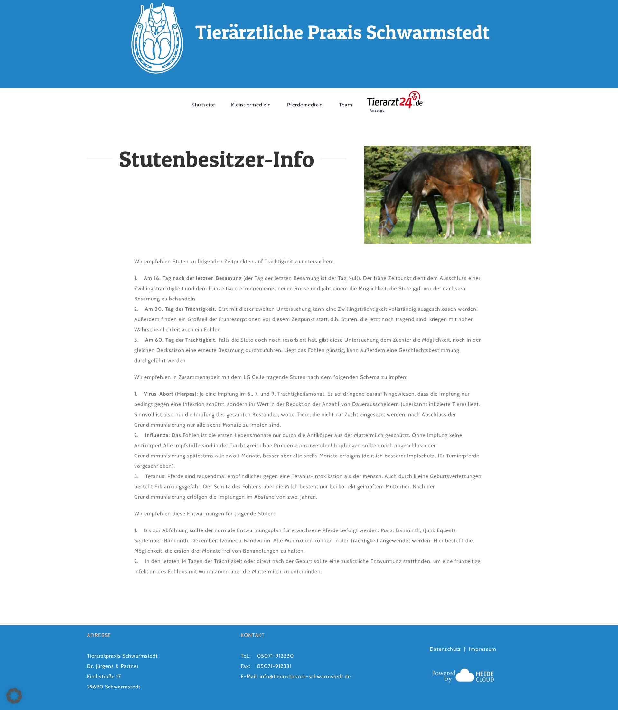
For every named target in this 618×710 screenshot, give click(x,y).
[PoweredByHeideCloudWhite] (463, 668)
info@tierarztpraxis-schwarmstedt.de (305, 676)
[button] (14, 696)
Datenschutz (445, 649)
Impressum (482, 649)
